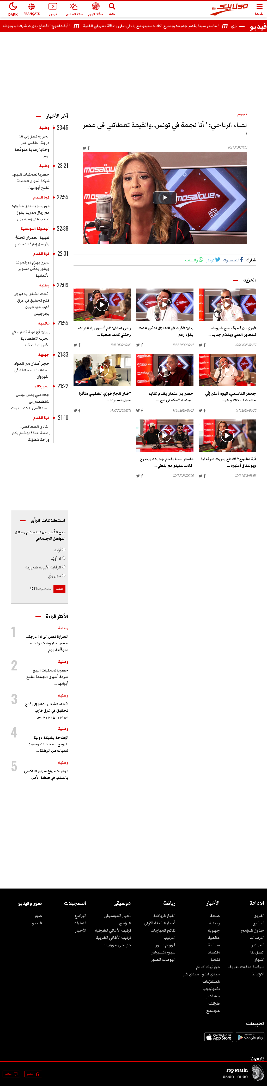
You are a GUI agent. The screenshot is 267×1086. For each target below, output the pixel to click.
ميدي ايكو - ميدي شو (201, 974)
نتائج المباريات (162, 930)
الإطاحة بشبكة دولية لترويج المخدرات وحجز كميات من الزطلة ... (48, 744)
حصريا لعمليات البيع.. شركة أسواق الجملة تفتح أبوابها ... (31, 181)
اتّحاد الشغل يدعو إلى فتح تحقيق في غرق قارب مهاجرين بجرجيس (46, 710)
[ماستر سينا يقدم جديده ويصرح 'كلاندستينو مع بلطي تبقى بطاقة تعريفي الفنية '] (164, 435)
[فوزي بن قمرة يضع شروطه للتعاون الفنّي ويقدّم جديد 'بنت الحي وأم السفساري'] (227, 305)
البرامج (258, 923)
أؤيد (57, 550)
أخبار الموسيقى (117, 916)
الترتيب (169, 937)
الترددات (257, 937)
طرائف (214, 1003)
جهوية (44, 355)
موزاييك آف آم (208, 967)
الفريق (258, 916)
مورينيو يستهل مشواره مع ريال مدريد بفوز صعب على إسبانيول (31, 212)
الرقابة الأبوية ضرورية (43, 567)
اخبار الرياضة (164, 916)
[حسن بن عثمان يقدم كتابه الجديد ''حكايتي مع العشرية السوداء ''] (164, 370)
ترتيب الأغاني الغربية (113, 937)
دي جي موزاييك (117, 945)
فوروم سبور (165, 945)
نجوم (242, 114)
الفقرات (80, 923)
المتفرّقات (211, 981)
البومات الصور (163, 959)
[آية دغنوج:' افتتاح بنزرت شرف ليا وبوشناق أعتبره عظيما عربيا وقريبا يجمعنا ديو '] (227, 435)
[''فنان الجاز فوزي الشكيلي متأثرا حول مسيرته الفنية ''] (102, 370)
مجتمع (213, 1010)
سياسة (214, 945)
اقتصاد (214, 952)
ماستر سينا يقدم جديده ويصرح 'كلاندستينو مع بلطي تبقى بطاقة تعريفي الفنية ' (174, 26)
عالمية (44, 323)
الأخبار (80, 930)
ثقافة (215, 959)
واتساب (191, 260)
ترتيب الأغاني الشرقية (113, 930)
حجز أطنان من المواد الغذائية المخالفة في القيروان (32, 370)
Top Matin (237, 1070)
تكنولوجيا (211, 989)
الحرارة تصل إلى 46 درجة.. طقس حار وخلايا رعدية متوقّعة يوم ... (47, 643)
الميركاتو (42, 386)
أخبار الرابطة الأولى (159, 923)
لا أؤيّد (56, 558)
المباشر (257, 945)
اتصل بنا (257, 952)
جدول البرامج (252, 930)
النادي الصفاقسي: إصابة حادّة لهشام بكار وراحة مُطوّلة (31, 433)
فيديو (37, 923)
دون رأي (54, 576)
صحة (215, 916)
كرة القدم (41, 197)
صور (38, 916)
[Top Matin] (258, 1080)
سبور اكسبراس (163, 952)
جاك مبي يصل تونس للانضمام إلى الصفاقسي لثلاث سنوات (30, 401)
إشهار (259, 959)
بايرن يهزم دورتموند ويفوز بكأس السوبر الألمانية (32, 269)
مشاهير (213, 996)
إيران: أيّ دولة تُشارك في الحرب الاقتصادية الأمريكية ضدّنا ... (31, 338)
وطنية (44, 128)
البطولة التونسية (35, 229)
